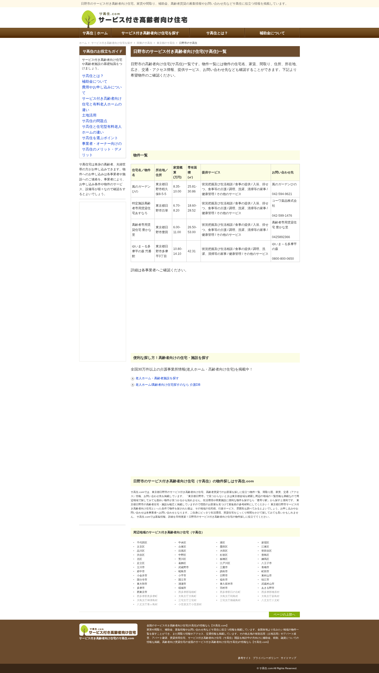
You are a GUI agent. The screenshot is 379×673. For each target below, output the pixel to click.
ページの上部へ (284, 614)
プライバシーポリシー (266, 658)
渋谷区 (141, 554)
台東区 (182, 546)
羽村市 (224, 587)
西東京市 (142, 592)
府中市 (141, 571)
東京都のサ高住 (166, 42)
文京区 (141, 546)
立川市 (141, 567)
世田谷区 (266, 550)
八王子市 (266, 563)
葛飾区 (182, 563)
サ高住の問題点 (94, 121)
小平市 (182, 575)
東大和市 (142, 583)
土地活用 (89, 115)
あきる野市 (267, 587)
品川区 (141, 550)
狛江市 (265, 579)
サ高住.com (266, 668)
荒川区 (182, 559)
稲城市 (182, 587)
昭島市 (182, 571)
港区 (222, 542)
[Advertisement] (169, 114)
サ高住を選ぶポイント (100, 138)
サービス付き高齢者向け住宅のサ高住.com (134, 20)
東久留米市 (226, 583)
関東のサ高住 (144, 42)
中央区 (182, 542)
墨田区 (224, 546)
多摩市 (141, 587)
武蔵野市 (183, 567)
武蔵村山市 (267, 583)
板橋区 (224, 559)
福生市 (224, 579)
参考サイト (244, 658)
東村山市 (266, 575)
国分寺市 (142, 579)
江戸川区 (225, 563)
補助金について (272, 33)
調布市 (224, 571)
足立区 (141, 563)
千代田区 (142, 542)
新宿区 (265, 542)
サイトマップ (288, 658)
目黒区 (182, 550)
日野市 (224, 575)
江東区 (265, 546)
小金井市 (142, 575)
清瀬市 (182, 583)
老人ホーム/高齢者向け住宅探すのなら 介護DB (168, 384)
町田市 (265, 571)
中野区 (182, 554)
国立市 (182, 579)
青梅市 (265, 567)
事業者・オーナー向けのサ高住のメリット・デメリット (102, 149)
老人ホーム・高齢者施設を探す (157, 378)
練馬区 (265, 559)
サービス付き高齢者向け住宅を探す (150, 33)
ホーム (83, 42)
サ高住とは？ (217, 33)
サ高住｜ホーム (95, 33)
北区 (139, 559)
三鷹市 (224, 567)
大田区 (224, 550)
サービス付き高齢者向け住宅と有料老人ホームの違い (102, 104)
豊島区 (265, 554)
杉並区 (224, 554)
